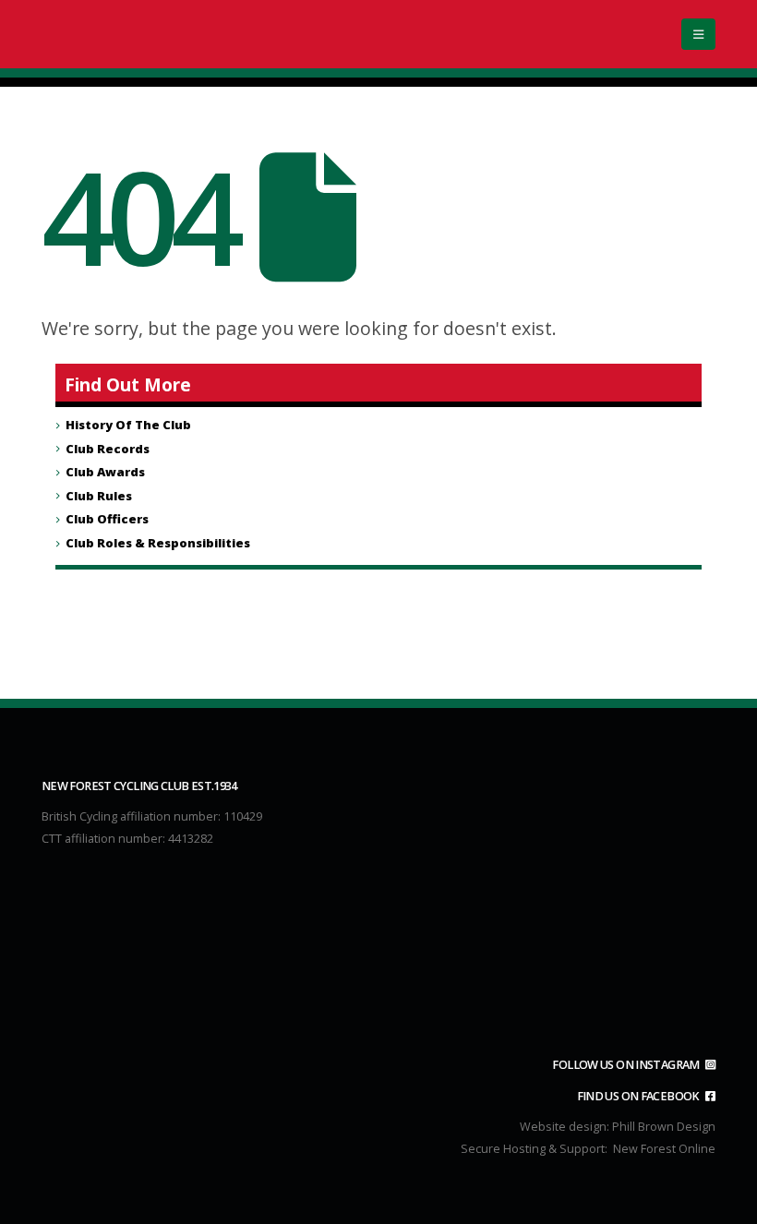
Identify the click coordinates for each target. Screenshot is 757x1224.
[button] (698, 34)
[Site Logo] (157, 34)
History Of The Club (128, 424)
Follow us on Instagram (627, 1065)
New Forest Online (664, 1149)
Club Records (108, 448)
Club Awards (105, 471)
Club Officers (107, 518)
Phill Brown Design (663, 1126)
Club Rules (99, 495)
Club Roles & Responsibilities (158, 542)
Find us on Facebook (639, 1096)
